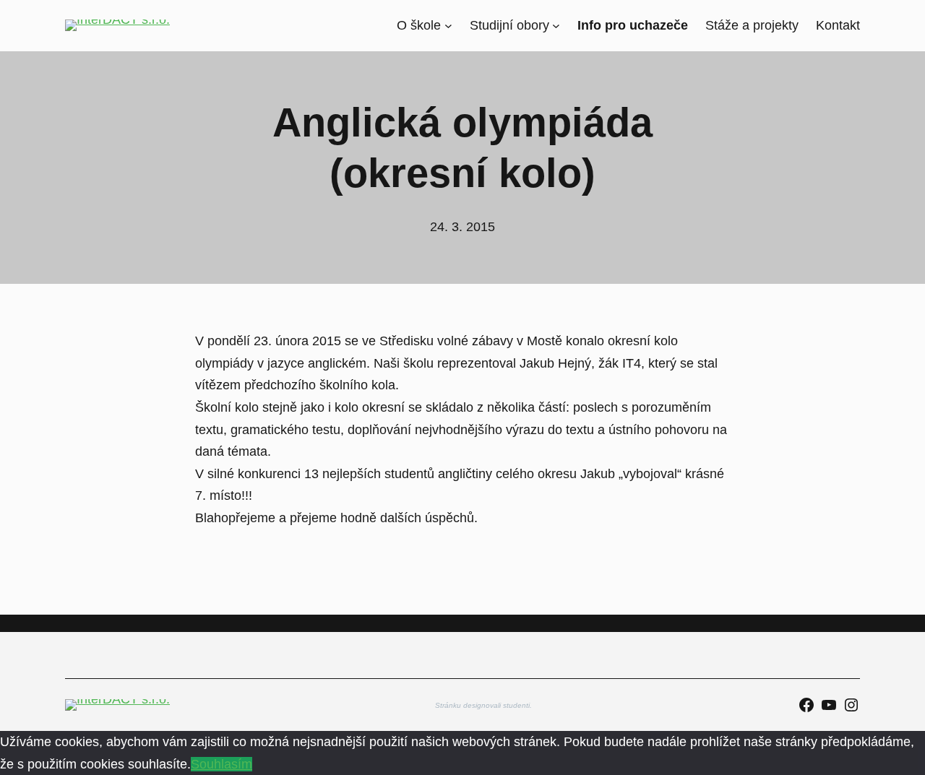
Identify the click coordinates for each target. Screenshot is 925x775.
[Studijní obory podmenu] (556, 26)
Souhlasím (221, 764)
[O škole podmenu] (448, 26)
